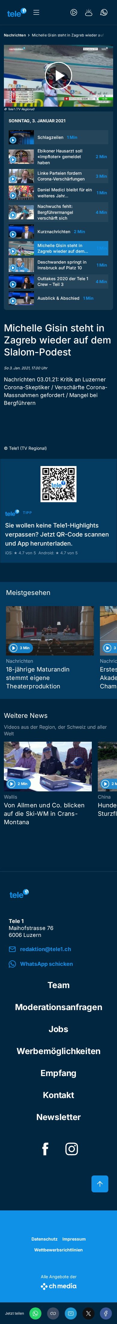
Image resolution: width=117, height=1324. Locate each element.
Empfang (58, 1073)
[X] (88, 1313)
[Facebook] (106, 1313)
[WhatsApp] (35, 1313)
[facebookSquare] (45, 1149)
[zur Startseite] (16, 12)
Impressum (74, 1238)
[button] (53, 1313)
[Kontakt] (104, 12)
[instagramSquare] (71, 1149)
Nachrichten (15, 35)
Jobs (58, 1029)
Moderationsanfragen (58, 1007)
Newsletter (58, 1117)
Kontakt (58, 1095)
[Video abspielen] (58, 76)
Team (58, 985)
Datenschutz (45, 1238)
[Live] (74, 12)
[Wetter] (88, 12)
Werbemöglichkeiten (58, 1051)
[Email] (71, 1313)
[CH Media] (58, 1285)
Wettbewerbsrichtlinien (58, 1249)
